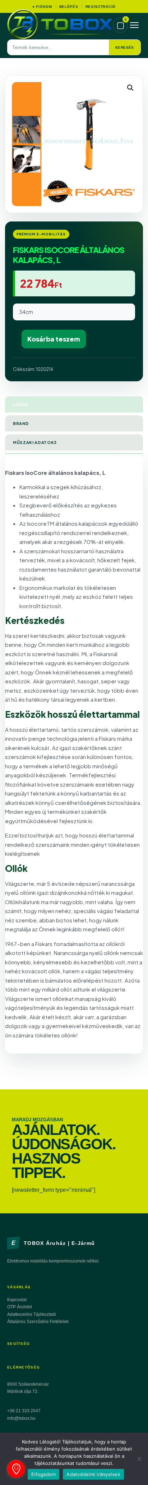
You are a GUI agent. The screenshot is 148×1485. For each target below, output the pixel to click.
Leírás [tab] (21, 404)
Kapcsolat (17, 1299)
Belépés (68, 7)
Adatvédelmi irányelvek (93, 1474)
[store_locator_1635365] (16, 1469)
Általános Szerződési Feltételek (38, 1321)
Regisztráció (100, 7)
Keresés (124, 47)
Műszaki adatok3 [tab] (35, 442)
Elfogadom (43, 1474)
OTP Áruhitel (19, 1306)
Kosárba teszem (53, 339)
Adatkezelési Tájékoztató (31, 1314)
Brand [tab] (21, 423)
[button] (130, 87)
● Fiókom (42, 7)
